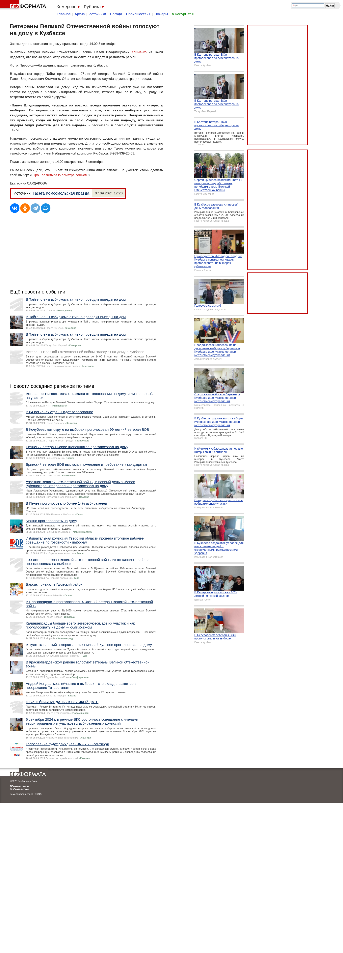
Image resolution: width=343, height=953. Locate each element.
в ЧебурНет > (183, 14)
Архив (80, 14)
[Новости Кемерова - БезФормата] (24, 5)
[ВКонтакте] (14, 208)
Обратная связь (19, 786)
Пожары (161, 14)
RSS (39, 794)
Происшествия (138, 14)
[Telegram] (35, 208)
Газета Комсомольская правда (61, 193)
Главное (64, 14)
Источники (97, 14)
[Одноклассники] (25, 208)
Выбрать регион (19, 789)
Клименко (138, 52)
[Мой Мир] (45, 208)
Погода (116, 14)
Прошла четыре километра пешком (60, 175)
